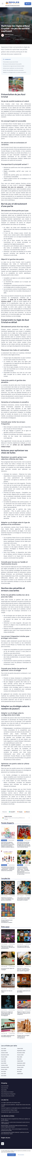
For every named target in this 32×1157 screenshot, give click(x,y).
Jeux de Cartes (4, 1087)
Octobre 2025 (4, 1065)
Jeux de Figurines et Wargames (8, 1093)
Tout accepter (11, 1154)
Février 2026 (4, 1069)
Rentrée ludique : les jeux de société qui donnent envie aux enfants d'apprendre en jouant (14, 1126)
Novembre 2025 (21, 1065)
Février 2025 (4, 1056)
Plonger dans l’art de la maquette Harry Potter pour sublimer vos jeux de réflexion (15, 1119)
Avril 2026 (3, 1071)
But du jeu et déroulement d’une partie (12, 64)
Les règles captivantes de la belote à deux (10, 1102)
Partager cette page (20, 39)
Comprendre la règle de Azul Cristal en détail (13, 66)
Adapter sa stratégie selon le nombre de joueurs (14, 72)
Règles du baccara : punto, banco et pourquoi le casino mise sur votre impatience (15, 1123)
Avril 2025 (3, 1059)
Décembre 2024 (5, 1054)
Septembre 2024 (21, 1050)
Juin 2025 (3, 1061)
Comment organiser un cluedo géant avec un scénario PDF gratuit (16, 1108)
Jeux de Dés (4, 1089)
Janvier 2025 (20, 1054)
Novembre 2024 (21, 1052)
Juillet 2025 (20, 1061)
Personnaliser (21, 1154)
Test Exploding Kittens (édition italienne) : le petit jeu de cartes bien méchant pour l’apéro (15, 1133)
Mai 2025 (19, 1059)
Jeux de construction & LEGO (7, 1095)
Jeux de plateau (23, 22)
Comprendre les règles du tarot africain (10, 1112)
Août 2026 (3, 1075)
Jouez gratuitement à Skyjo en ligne (9, 1110)
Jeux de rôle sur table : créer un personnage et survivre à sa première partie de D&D (14, 1129)
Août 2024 (3, 1050)
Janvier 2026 (20, 1067)
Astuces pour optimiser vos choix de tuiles (13, 68)
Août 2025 (3, 1063)
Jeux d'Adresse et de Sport (7, 1091)
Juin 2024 (3, 1048)
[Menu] (3, 4)
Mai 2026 (19, 1071)
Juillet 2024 (20, 1048)
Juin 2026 (3, 1073)
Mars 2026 (19, 1069)
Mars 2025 (19, 1056)
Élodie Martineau (9, 34)
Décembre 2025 (5, 1067)
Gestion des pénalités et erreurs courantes (13, 70)
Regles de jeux (4, 22)
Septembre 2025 (21, 1063)
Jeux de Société (13, 22)
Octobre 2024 (4, 1052)
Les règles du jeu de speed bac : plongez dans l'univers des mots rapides (15, 1105)
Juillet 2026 (20, 1073)
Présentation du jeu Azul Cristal (10, 61)
